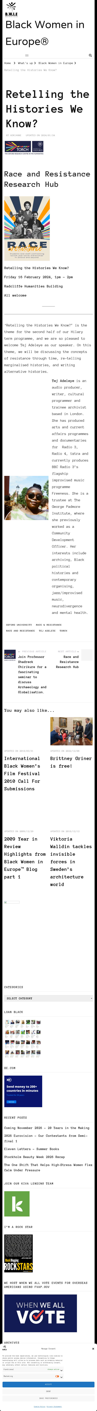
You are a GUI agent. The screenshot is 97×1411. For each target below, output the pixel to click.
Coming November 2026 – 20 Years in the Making (47, 1128)
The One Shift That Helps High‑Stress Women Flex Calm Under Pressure (48, 1167)
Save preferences (48, 1398)
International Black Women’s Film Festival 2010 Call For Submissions (22, 773)
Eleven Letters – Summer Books (31, 1149)
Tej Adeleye (47, 631)
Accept (48, 1384)
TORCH (63, 631)
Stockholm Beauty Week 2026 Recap (34, 1157)
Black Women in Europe (22, 81)
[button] (93, 1349)
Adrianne (15, 135)
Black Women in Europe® (45, 34)
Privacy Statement (54, 1406)
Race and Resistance (20, 631)
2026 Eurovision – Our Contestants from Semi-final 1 (46, 1138)
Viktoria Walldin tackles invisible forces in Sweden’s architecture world (71, 861)
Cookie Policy (39, 1406)
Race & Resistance (49, 625)
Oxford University (19, 625)
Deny (48, 1391)
